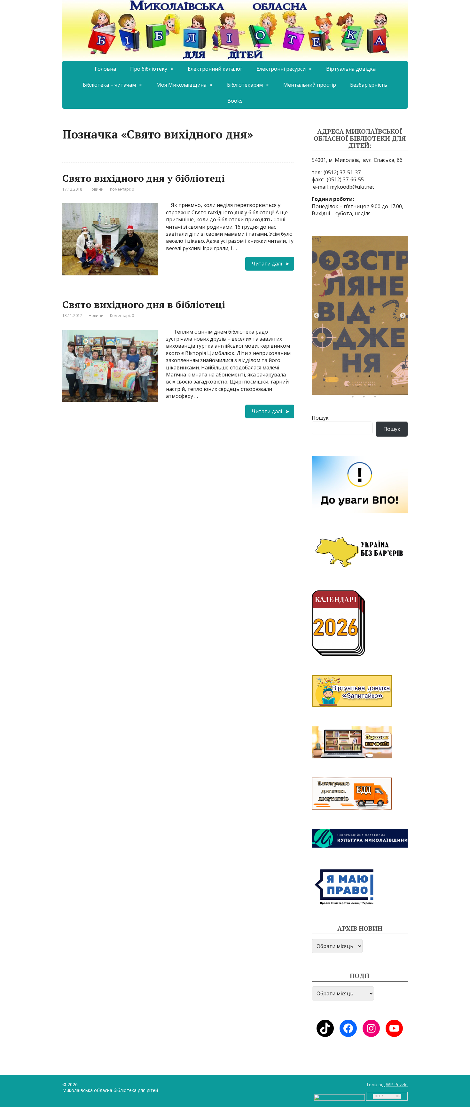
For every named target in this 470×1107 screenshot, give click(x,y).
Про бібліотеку (148, 68)
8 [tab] (404, 378)
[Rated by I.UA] (339, 1097)
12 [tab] (359, 388)
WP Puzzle (397, 1084)
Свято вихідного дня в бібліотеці (143, 304)
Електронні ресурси (281, 68)
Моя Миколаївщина (181, 84)
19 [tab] (376, 398)
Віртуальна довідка (351, 68)
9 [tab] (326, 388)
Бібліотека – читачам (109, 84)
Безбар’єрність (368, 84)
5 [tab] (371, 378)
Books (235, 100)
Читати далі (267, 263)
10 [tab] (337, 388)
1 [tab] (326, 378)
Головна (105, 68)
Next (403, 315)
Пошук (320, 417)
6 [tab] (382, 378)
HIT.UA (378, 1096)
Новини (96, 189)
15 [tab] (393, 388)
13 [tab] (371, 388)
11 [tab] (348, 388)
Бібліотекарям (245, 84)
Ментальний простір (309, 84)
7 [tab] (393, 378)
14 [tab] (382, 388)
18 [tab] (365, 398)
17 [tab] (354, 398)
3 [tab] (348, 378)
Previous (316, 315)
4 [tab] (359, 378)
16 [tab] (404, 388)
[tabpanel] (360, 315)
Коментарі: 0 (122, 189)
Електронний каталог (215, 68)
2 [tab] (337, 378)
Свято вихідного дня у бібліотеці (143, 178)
